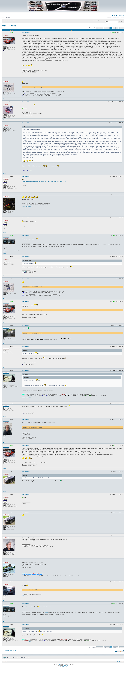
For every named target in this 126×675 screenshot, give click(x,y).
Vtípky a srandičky (9, 25)
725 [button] (120, 27)
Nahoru (4, 75)
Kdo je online (6, 655)
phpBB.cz (66, 665)
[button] (97, 28)
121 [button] (105, 27)
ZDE (30, 397)
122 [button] (108, 27)
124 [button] (114, 27)
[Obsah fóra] (63, 10)
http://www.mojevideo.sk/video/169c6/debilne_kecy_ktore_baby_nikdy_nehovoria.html (43, 181)
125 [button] (117, 27)
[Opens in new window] (66, 338)
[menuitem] (113, 16)
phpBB (58, 664)
